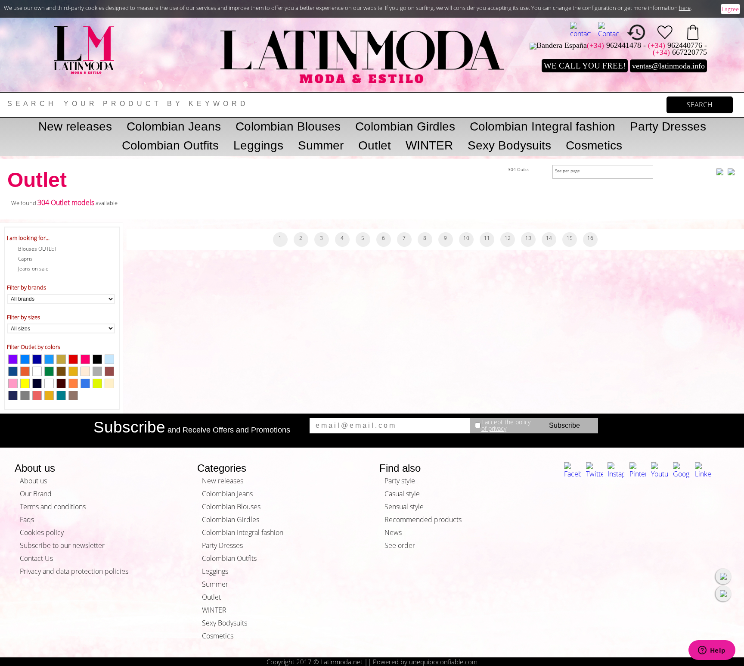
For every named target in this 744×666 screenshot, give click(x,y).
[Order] (692, 32)
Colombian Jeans (174, 126)
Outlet (374, 145)
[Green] (49, 371)
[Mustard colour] (73, 371)
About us (33, 480)
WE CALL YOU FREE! (585, 65)
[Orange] (73, 383)
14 (549, 238)
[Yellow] (25, 383)
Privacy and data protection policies (74, 571)
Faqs (27, 519)
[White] (49, 383)
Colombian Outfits (170, 145)
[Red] (73, 359)
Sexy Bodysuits (509, 145)
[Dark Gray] (25, 395)
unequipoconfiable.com (443, 661)
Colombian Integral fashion (542, 126)
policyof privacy (505, 425)
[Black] (97, 359)
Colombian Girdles (405, 126)
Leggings (258, 145)
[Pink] (13, 383)
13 (528, 238)
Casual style (402, 493)
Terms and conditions (53, 506)
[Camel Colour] (73, 395)
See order (399, 545)
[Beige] (85, 371)
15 (570, 238)
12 (508, 238)
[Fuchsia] (85, 359)
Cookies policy (42, 532)
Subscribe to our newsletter (62, 545)
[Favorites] (664, 32)
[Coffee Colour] (61, 371)
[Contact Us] (608, 30)
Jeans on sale (33, 268)
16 (590, 238)
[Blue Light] (49, 359)
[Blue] (25, 359)
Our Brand (36, 493)
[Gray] (97, 371)
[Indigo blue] (13, 395)
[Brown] (109, 371)
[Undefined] (37, 371)
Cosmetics (594, 145)
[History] (636, 32)
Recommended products (423, 519)
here (685, 8)
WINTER (429, 145)
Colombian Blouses (288, 126)
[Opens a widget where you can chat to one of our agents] (711, 651)
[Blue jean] (13, 371)
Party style (399, 480)
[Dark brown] (61, 383)
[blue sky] (109, 359)
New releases (75, 126)
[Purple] (13, 359)
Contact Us (36, 558)
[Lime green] (97, 383)
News (393, 532)
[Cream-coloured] (109, 383)
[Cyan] (85, 383)
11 (487, 238)
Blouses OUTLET (37, 249)
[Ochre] (25, 371)
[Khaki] (61, 359)
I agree (730, 9)
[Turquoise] (61, 395)
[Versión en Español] (580, 30)
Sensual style (404, 506)
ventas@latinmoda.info (668, 66)
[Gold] (49, 395)
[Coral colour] (37, 395)
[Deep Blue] (37, 383)
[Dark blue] (37, 359)
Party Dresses (668, 126)
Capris (25, 258)
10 (466, 238)
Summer (321, 145)
